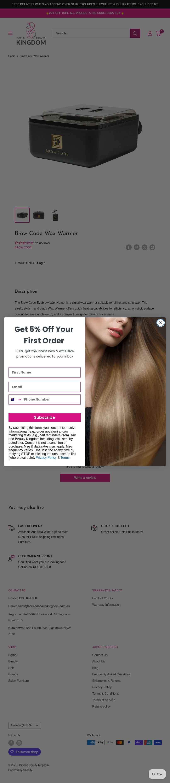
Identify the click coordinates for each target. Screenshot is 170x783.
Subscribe (44, 417)
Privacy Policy (46, 457)
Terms (65, 457)
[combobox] (15, 399)
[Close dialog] (160, 322)
